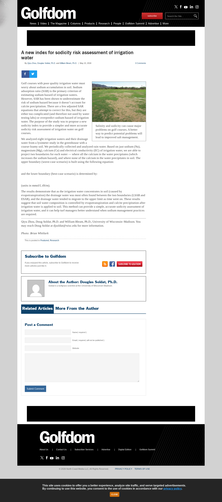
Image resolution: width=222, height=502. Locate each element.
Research (104, 23)
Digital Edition (124, 449)
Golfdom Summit (147, 449)
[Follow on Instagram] (196, 7)
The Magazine (58, 23)
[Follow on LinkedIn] (191, 7)
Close (114, 494)
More (166, 23)
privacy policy (172, 488)
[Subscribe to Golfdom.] (129, 264)
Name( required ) (79, 332)
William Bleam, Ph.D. (68, 63)
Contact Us (61, 449)
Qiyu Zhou (31, 63)
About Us (44, 449)
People (117, 23)
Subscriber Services (84, 449)
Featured (44, 240)
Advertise (153, 23)
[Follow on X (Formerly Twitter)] (175, 7)
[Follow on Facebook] (180, 7)
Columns (75, 23)
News (33, 23)
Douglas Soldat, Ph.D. (46, 63)
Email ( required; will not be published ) (88, 340)
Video (43, 23)
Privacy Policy (123, 469)
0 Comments (140, 63)
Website (75, 348)
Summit (134, 23)
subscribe (152, 16)
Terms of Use (142, 469)
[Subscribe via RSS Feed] (105, 264)
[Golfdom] (67, 444)
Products (89, 23)
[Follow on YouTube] (185, 7)
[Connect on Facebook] (112, 264)
